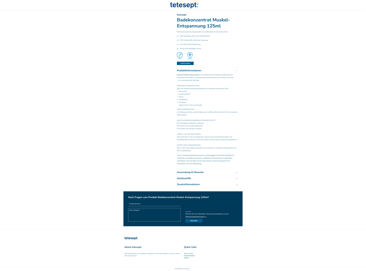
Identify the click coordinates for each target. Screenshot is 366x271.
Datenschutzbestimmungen (194, 217)
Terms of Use (188, 253)
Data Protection (189, 256)
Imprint (186, 258)
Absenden (193, 221)
